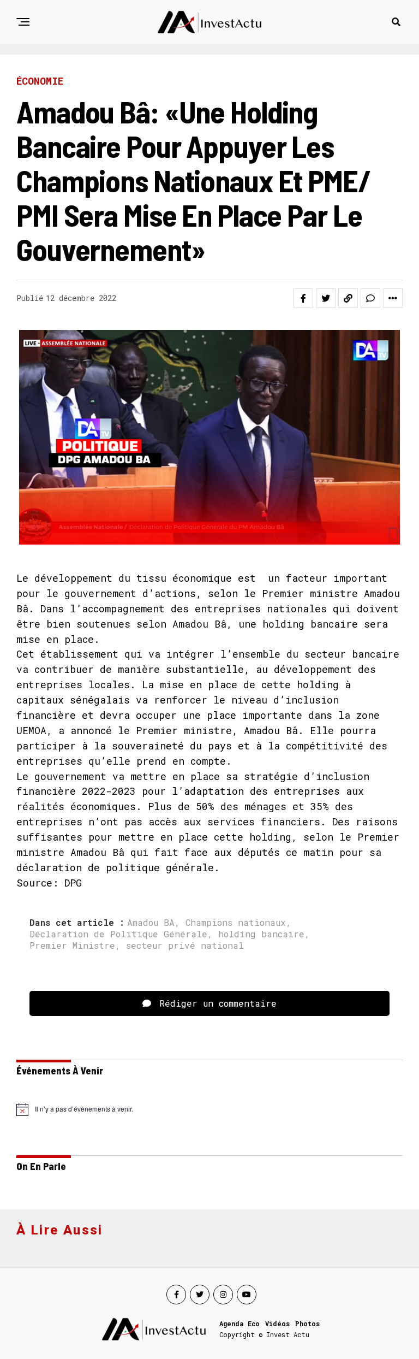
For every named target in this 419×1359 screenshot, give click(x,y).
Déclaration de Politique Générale (118, 934)
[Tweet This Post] (326, 298)
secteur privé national (185, 945)
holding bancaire (261, 934)
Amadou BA (151, 922)
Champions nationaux (235, 922)
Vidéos (277, 1323)
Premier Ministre (72, 945)
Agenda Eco (239, 1323)
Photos (307, 1323)
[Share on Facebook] (303, 298)
